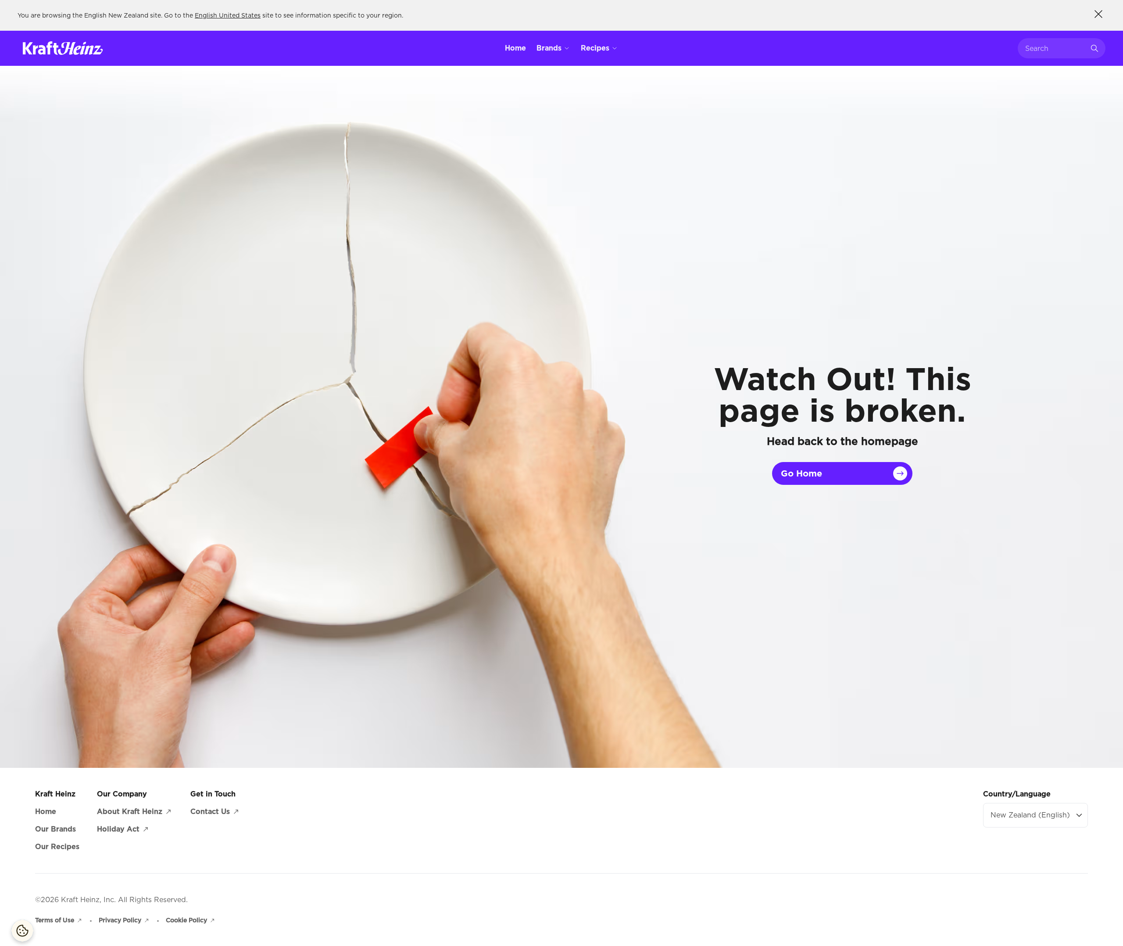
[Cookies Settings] (22, 931)
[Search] (1094, 48)
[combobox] (1055, 48)
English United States (228, 15)
